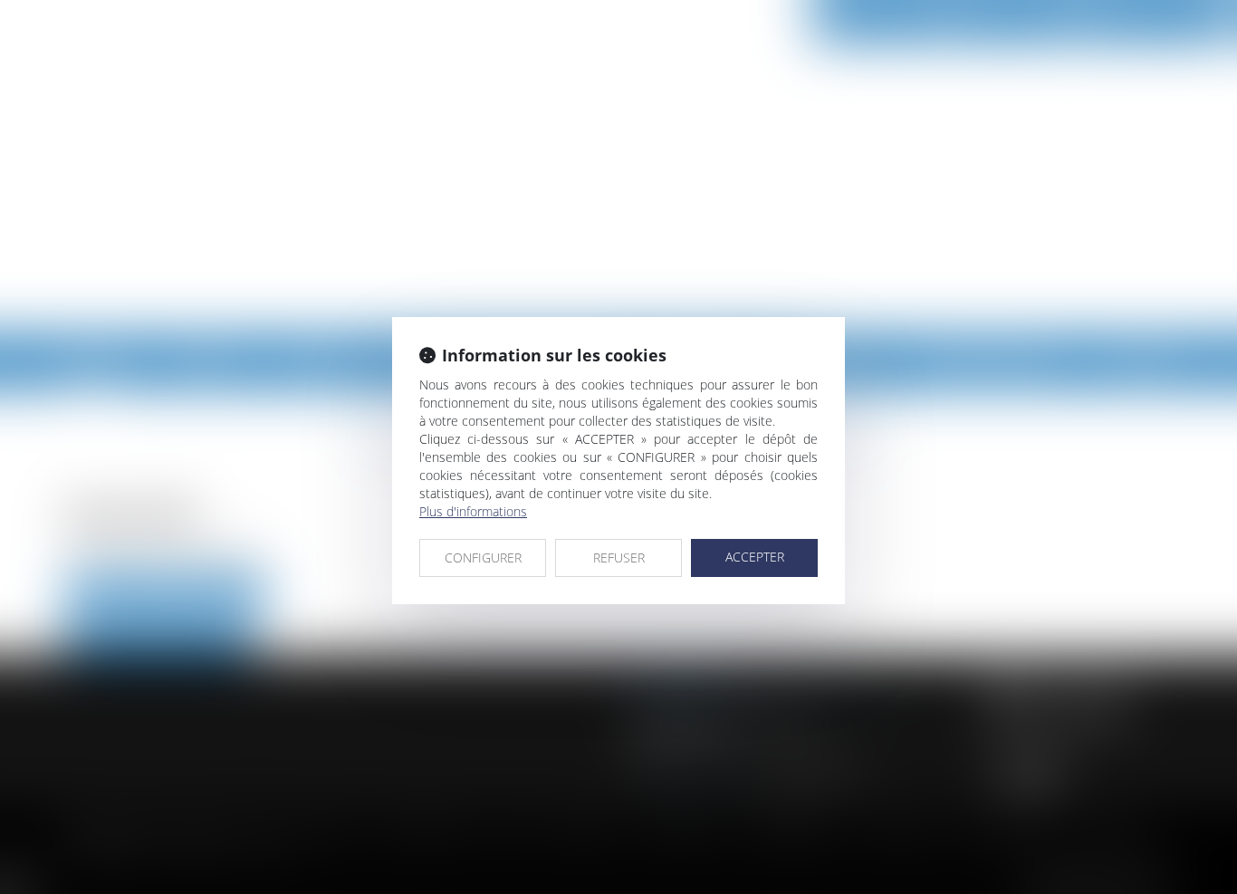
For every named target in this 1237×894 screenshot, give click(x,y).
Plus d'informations (473, 511)
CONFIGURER (483, 557)
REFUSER (619, 557)
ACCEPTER (754, 556)
